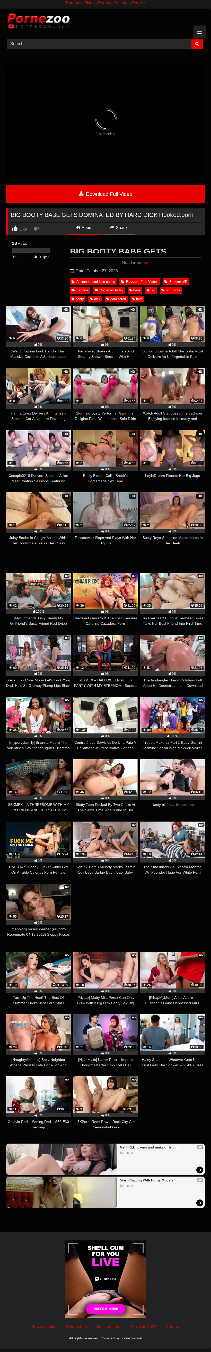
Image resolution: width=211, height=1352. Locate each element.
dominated (118, 299)
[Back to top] (195, 1337)
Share (121, 227)
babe (136, 290)
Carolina (82, 290)
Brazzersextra (44, 1326)
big (153, 290)
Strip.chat (126, 1153)
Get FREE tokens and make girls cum (150, 1147)
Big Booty (172, 290)
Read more (132, 262)
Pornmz (73, 3)
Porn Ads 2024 (142, 1326)
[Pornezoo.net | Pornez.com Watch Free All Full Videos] (105, 22)
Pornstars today (111, 290)
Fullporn (121, 3)
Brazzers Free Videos (142, 282)
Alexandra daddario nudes (95, 282)
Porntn (104, 3)
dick (97, 299)
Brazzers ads (108, 1326)
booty (80, 299)
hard (139, 299)
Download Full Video (108, 194)
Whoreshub (76, 1326)
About (86, 227)
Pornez (138, 3)
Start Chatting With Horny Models (146, 1180)
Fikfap (89, 3)
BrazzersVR (178, 282)
